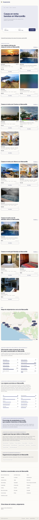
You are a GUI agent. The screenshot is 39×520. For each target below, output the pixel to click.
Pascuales (15, 490)
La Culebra (15, 477)
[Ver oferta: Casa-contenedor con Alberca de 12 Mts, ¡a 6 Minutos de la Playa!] (29, 113)
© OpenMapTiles (26, 339)
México (7, 7)
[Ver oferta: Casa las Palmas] (10, 171)
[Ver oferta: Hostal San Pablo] (10, 261)
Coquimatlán (3, 485)
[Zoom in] (36, 313)
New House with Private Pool (25, 90)
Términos (27, 518)
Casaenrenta (6, 2)
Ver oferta (10, 71)
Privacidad (23, 518)
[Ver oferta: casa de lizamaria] (29, 261)
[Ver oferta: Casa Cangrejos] (10, 81)
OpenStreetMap (34, 339)
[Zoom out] (36, 314)
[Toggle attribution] (36, 339)
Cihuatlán (2, 477)
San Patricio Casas (17, 474)
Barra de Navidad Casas (5, 474)
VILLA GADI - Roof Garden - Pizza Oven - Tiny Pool (9, 147)
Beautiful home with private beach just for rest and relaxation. (11, 204)
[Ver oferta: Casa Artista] (10, 113)
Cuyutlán (28, 487)
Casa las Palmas (3, 180)
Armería (2, 487)
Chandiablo (16, 482)
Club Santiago (3, 482)
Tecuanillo (28, 490)
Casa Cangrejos (3, 90)
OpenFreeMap (22, 339)
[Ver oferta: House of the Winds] (10, 285)
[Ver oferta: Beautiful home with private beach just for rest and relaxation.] (10, 195)
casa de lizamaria (23, 270)
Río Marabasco (29, 477)
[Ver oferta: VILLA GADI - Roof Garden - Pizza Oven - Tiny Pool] (10, 139)
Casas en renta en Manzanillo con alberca (6, 508)
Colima (11, 7)
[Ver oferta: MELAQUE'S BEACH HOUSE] (10, 56)
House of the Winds (4, 294)
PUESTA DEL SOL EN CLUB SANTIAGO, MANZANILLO (29, 65)
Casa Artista (3, 122)
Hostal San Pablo (4, 270)
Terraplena (28, 485)
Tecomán (15, 487)
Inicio (4, 7)
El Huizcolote (16, 485)
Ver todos (36, 47)
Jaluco (28, 474)
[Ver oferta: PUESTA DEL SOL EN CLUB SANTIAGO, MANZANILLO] (29, 56)
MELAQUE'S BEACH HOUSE (5, 65)
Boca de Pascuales (4, 490)
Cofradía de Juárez (4, 495)
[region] (19, 326)
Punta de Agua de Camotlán (31, 482)
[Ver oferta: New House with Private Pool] (29, 81)
